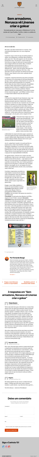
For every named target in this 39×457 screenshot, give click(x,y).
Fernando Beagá (12, 35)
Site (5, 419)
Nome (6, 414)
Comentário (7, 404)
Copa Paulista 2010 (9, 250)
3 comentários (30, 35)
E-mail (21, 414)
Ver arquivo (12, 272)
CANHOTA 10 (8, 454)
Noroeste (19, 14)
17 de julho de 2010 (21, 35)
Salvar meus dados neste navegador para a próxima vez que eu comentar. (18, 424)
